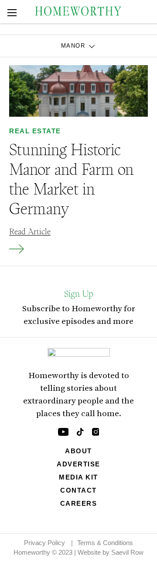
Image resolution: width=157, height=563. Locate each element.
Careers (78, 503)
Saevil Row (127, 552)
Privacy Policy (44, 542)
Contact (78, 490)
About (78, 451)
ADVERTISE (78, 464)
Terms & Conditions (105, 542)
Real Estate (35, 131)
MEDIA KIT (78, 477)
